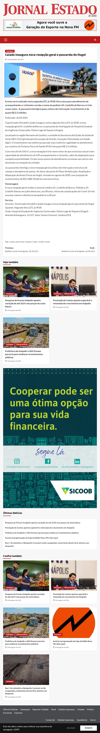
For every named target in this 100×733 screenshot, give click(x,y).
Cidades (81, 709)
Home (93, 720)
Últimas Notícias (69, 294)
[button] (5, 39)
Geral (53, 709)
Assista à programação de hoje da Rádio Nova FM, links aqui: (31, 538)
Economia (7, 712)
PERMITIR (88, 728)
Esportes (18, 712)
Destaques (9, 51)
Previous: (21, 250)
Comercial (50, 720)
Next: (78, 250)
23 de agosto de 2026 (14, 697)
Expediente (82, 720)
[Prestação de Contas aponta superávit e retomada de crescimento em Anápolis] (74, 282)
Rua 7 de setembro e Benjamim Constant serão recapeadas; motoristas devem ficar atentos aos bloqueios (47, 544)
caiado (12, 242)
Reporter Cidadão (41, 709)
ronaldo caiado (44, 242)
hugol (35, 242)
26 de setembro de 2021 (15, 59)
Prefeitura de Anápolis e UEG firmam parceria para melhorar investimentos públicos (24, 354)
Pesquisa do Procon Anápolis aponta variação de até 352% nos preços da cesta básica (25, 303)
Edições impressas (66, 709)
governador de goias (23, 242)
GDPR (16, 730)
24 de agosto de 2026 (14, 310)
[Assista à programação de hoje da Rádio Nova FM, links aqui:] (74, 623)
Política (90, 709)
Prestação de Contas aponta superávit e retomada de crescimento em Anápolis (72, 302)
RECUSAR (71, 728)
